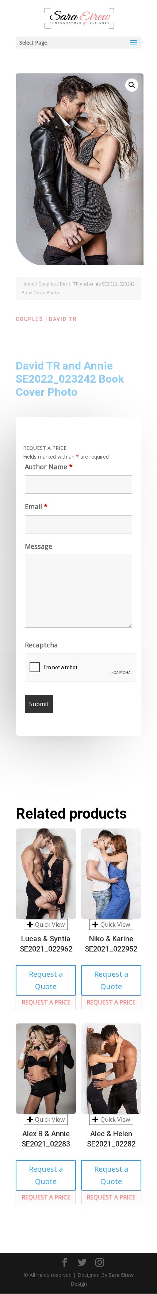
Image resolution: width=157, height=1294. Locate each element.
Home (28, 284)
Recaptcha (41, 644)
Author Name (49, 466)
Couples (47, 284)
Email (36, 506)
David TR (63, 319)
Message (38, 546)
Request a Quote (46, 980)
